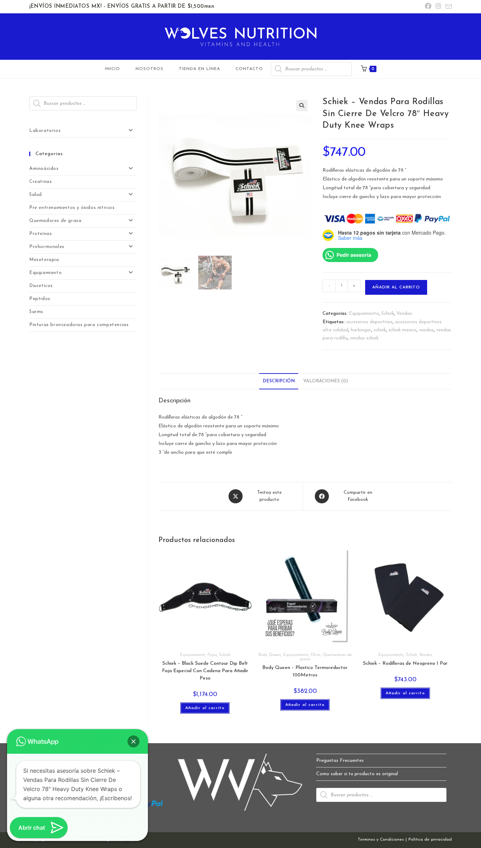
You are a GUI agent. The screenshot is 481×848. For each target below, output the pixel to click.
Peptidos (39, 299)
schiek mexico (402, 330)
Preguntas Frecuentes (340, 760)
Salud (35, 194)
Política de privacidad (430, 839)
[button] (301, 105)
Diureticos (41, 285)
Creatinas (40, 181)
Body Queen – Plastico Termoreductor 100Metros (305, 671)
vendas (426, 330)
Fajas (212, 655)
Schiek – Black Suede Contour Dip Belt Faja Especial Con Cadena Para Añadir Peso (205, 671)
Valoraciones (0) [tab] (325, 381)
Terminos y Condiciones (381, 839)
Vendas (404, 313)
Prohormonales (46, 246)
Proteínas (40, 233)
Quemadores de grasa (55, 220)
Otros (315, 655)
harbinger (361, 330)
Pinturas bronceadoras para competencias (79, 325)
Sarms (36, 312)
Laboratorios (45, 130)
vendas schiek (364, 338)
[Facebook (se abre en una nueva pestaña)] (428, 7)
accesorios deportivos (369, 322)
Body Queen (269, 655)
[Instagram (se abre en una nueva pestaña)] (438, 7)
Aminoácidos (44, 168)
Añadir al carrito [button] (205, 708)
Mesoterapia (44, 259)
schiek (380, 330)
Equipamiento (364, 313)
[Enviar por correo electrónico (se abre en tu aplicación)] (447, 7)
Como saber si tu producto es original (357, 774)
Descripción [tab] (279, 381)
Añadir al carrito (396, 287)
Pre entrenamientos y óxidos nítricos (72, 207)
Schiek (387, 313)
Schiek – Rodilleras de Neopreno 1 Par (405, 663)
